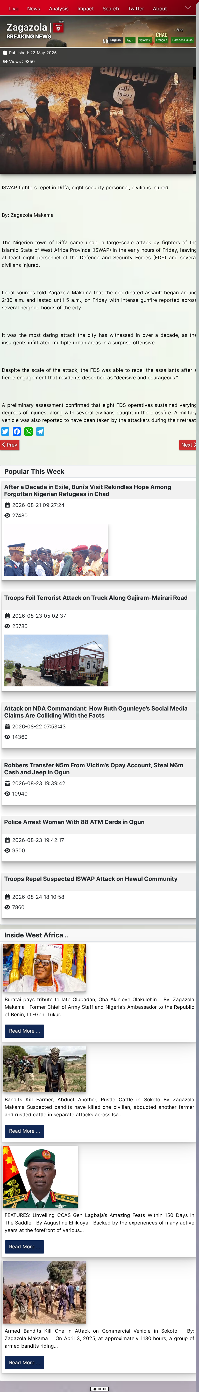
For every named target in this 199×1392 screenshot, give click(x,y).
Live (13, 9)
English (115, 40)
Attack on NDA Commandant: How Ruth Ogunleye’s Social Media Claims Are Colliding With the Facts (96, 712)
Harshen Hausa (182, 40)
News (33, 9)
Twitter (136, 9)
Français (161, 40)
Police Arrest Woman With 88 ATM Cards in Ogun (74, 821)
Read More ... (24, 1031)
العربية (130, 40)
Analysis (59, 9)
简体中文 (145, 40)
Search (111, 9)
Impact (85, 9)
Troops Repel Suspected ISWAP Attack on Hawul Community (90, 878)
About (160, 9)
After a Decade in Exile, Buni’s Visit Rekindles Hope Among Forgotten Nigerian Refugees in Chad (87, 490)
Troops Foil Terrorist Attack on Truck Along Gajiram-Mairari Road (96, 597)
